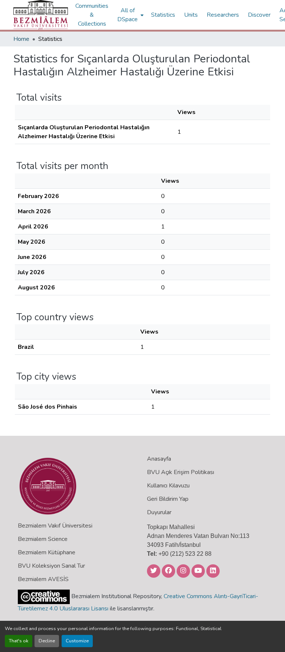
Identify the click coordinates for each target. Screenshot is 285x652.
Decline (47, 641)
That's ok (18, 641)
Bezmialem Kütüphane (46, 552)
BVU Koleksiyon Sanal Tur (51, 566)
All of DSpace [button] (127, 14)
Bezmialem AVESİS (43, 579)
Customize (77, 641)
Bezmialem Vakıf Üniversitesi (55, 526)
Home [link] (21, 39)
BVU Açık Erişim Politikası (180, 472)
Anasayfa (159, 459)
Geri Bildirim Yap (168, 499)
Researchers (223, 15)
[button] (40, 15)
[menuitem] (130, 15)
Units (191, 15)
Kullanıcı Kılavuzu (168, 486)
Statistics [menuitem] (163, 15)
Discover (259, 15)
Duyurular (159, 512)
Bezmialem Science (43, 539)
